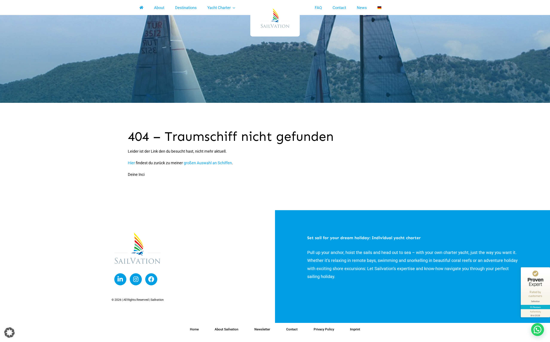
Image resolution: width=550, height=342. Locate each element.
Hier (131, 163)
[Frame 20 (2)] (137, 233)
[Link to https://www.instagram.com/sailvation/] (136, 279)
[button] (537, 329)
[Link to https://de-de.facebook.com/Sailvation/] (151, 279)
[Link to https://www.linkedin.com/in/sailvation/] (120, 279)
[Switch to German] (379, 7)
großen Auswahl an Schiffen (208, 163)
